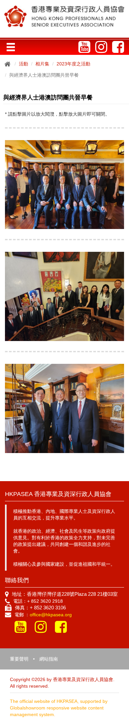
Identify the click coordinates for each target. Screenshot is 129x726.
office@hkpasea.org (51, 614)
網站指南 (48, 659)
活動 (23, 63)
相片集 (42, 63)
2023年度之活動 (73, 63)
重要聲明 (19, 659)
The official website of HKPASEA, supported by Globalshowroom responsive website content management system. (59, 708)
